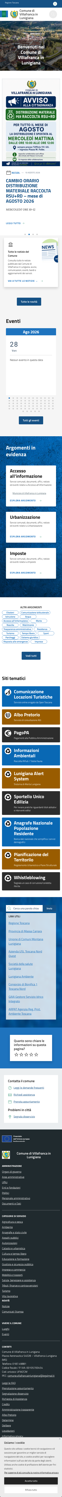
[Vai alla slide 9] (41, 398)
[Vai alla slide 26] (13, 403)
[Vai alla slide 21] (41, 400)
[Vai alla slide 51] (17, 408)
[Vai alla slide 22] (45, 400)
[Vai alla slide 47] (49, 406)
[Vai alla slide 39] (17, 406)
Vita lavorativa (10, 1296)
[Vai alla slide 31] (33, 403)
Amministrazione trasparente (18, 1410)
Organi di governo (11, 1172)
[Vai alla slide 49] (9, 408)
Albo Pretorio (9, 1415)
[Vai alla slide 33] (41, 403)
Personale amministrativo (16, 1198)
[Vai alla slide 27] (17, 403)
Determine (8, 1420)
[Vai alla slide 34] (45, 403)
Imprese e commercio (13, 1270)
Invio (49, 908)
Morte (39, 620)
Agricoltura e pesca (12, 1222)
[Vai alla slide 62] (27, 411)
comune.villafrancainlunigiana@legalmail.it (31, 1376)
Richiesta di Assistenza (14, 1399)
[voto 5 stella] (36, 1054)
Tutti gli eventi (31, 420)
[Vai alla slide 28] (21, 403)
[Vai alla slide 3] (33, 234)
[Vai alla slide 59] (49, 408)
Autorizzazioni (9, 1243)
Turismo (10, 632)
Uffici (4, 1182)
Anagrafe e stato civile (14, 1232)
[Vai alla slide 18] (29, 400)
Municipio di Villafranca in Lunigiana (29, 493)
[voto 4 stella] (31, 1054)
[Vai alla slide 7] (33, 398)
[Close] (60, 1439)
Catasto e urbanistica (13, 1248)
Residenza (42, 628)
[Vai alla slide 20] (37, 400)
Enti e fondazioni (11, 1188)
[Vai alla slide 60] (53, 408)
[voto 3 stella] (26, 1054)
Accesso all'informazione (15, 620)
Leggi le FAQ (9, 1383)
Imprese (39, 641)
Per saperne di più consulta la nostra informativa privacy (31, 1472)
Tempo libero (28, 632)
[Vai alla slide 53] (25, 408)
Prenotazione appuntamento (18, 1388)
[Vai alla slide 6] (29, 398)
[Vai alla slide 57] (41, 408)
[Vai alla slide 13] (9, 400)
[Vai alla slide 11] (49, 398)
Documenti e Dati (11, 1204)
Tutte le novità (29, 302)
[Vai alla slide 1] (25, 234)
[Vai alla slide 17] (25, 400)
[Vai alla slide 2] (29, 234)
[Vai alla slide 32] (37, 403)
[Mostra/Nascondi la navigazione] (4, 14)
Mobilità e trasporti (12, 1275)
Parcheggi (10, 637)
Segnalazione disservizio (15, 1394)
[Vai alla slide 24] (53, 400)
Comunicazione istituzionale (35, 612)
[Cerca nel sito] (53, 14)
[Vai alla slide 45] (41, 406)
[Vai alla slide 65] (39, 411)
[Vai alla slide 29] (25, 403)
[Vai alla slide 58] (45, 408)
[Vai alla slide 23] (49, 400)
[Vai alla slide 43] (33, 406)
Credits (6, 1404)
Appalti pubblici (10, 1238)
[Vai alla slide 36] (53, 403)
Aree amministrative (13, 1177)
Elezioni (10, 612)
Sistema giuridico (29, 637)
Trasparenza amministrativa (17, 628)
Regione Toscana (12, 2)
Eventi (5, 1334)
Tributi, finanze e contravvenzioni (20, 1286)
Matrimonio (28, 624)
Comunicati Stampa (12, 1312)
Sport (46, 632)
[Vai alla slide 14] (13, 400)
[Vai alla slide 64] (35, 411)
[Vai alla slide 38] (13, 406)
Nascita (10, 624)
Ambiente (7, 1227)
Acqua (28, 616)
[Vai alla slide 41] (25, 406)
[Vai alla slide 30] (29, 403)
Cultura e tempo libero (14, 1254)
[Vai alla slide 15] (17, 400)
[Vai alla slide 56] (37, 408)
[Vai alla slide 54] (29, 408)
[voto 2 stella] (21, 1054)
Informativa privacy (12, 1436)
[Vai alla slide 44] (37, 406)
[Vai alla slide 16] (21, 400)
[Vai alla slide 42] (29, 406)
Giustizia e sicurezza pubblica (17, 1264)
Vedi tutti (31, 656)
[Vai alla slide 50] (13, 408)
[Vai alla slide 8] (37, 398)
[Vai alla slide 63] (31, 411)
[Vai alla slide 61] (23, 411)
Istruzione (10, 616)
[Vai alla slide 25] (9, 403)
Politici (5, 1193)
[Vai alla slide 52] (21, 408)
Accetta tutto (31, 1481)
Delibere (6, 1425)
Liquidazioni (8, 1431)
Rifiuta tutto (31, 1490)
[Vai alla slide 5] (25, 398)
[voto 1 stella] (16, 1054)
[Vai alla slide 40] (21, 406)
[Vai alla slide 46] (45, 406)
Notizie (6, 1306)
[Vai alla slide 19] (33, 400)
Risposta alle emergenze (15, 641)
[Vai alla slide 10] (45, 398)
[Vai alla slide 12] (53, 398)
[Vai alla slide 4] (37, 234)
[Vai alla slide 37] (9, 406)
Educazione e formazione (15, 1259)
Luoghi (5, 1329)
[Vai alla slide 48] (53, 406)
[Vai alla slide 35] (49, 403)
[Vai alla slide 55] (33, 408)
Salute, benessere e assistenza (19, 1280)
